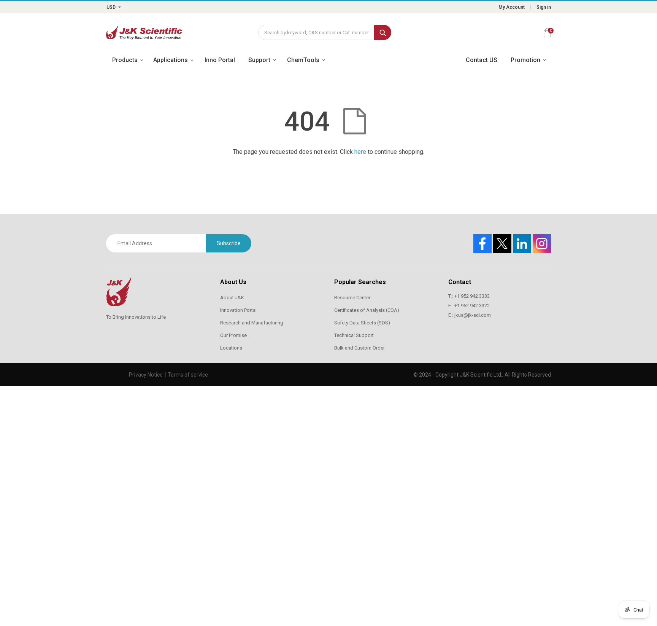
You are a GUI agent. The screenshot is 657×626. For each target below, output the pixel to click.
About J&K (232, 297)
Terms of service (188, 375)
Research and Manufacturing (251, 323)
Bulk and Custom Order (359, 348)
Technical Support (354, 335)
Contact (459, 282)
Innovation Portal (238, 310)
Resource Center (352, 297)
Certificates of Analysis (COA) (366, 310)
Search (382, 32)
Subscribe (229, 243)
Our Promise (233, 335)
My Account (511, 7)
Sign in (543, 7)
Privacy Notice (146, 375)
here (360, 151)
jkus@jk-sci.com (472, 315)
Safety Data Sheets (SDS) (362, 323)
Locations (231, 348)
